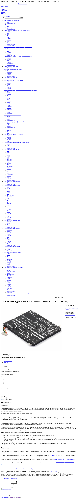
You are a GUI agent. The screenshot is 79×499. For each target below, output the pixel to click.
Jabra (8, 97)
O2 (7, 70)
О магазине (4, 10)
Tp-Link (9, 140)
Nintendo (9, 130)
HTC (8, 202)
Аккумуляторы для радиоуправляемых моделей (16, 293)
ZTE (8, 141)
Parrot (8, 103)
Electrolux (9, 232)
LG (7, 170)
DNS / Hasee (10, 159)
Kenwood (9, 259)
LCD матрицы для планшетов (11, 24)
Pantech (9, 138)
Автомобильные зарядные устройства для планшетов (18, 47)
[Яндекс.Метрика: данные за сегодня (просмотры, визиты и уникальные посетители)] (6, 489)
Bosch (8, 92)
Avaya (8, 270)
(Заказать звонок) (22, 4)
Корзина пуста (4, 6)
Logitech (9, 98)
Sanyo (8, 145)
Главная (3, 9)
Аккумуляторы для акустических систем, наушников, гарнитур (20, 90)
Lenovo (9, 38)
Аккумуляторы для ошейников (12, 181)
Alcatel (8, 135)
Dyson (8, 231)
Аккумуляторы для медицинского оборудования (16, 142)
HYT (8, 256)
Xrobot (8, 244)
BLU (8, 91)
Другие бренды (11, 23)
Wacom (8, 219)
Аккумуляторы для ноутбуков (11, 149)
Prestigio (9, 87)
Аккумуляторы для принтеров (12, 220)
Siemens (9, 62)
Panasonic (9, 72)
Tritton (8, 112)
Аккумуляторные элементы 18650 (13, 69)
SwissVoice (9, 287)
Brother (8, 221)
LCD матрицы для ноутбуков (11, 20)
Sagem (8, 281)
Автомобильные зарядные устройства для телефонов (18, 56)
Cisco (8, 273)
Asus (8, 27)
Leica (8, 117)
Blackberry (9, 196)
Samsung (9, 40)
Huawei (9, 137)
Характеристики (8, 361)
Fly (7, 199)
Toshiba (9, 42)
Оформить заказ (5, 497)
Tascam (8, 126)
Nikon (8, 119)
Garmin (8, 83)
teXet (8, 289)
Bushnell (9, 116)
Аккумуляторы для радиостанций (12, 252)
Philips (8, 105)
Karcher (9, 235)
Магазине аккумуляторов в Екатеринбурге (63, 459)
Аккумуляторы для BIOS (10, 77)
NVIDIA (9, 131)
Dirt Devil (9, 230)
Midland (9, 101)
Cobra (8, 255)
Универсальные (11, 45)
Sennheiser (9, 109)
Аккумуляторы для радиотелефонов (13, 267)
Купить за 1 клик (69, 313)
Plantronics (9, 106)
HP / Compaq (10, 166)
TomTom (9, 88)
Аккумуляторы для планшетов (12, 185)
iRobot (8, 234)
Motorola (9, 59)
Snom (8, 285)
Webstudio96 (54, 471)
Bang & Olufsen (11, 271)
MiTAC (9, 84)
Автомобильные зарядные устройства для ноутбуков (17, 30)
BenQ (8, 155)
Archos (8, 192)
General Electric (11, 274)
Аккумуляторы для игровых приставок (14, 128)
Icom (8, 257)
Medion (9, 171)
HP (7, 36)
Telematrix (9, 288)
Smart (8, 242)
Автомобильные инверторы (11, 66)
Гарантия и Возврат (70, 315)
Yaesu (8, 264)
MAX (8, 99)
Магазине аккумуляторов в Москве (65, 462)
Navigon (9, 85)
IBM (8, 37)
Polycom (9, 280)
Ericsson (9, 58)
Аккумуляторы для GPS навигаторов (13, 80)
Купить (71, 308)
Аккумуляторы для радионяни (12, 246)
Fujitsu (8, 162)
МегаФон (9, 292)
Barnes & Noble (11, 195)
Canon (8, 223)
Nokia (8, 60)
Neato (8, 238)
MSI (8, 173)
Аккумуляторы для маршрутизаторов (13, 134)
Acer (8, 22)
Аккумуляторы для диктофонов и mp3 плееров (16, 121)
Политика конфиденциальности (9, 478)
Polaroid (9, 226)
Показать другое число (8, 400)
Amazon (9, 189)
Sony (8, 41)
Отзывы (6, 362)
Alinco (8, 253)
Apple (8, 31)
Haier (8, 164)
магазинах (52, 455)
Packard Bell (10, 174)
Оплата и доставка (5, 16)
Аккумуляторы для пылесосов (12, 228)
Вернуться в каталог (14, 497)
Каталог (3, 12)
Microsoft (9, 207)
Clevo (8, 156)
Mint (8, 237)
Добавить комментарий (7, 374)
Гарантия (3, 14)
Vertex (8, 263)
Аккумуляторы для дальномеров (12, 115)
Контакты (3, 13)
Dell (8, 34)
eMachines (9, 160)
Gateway (9, 163)
